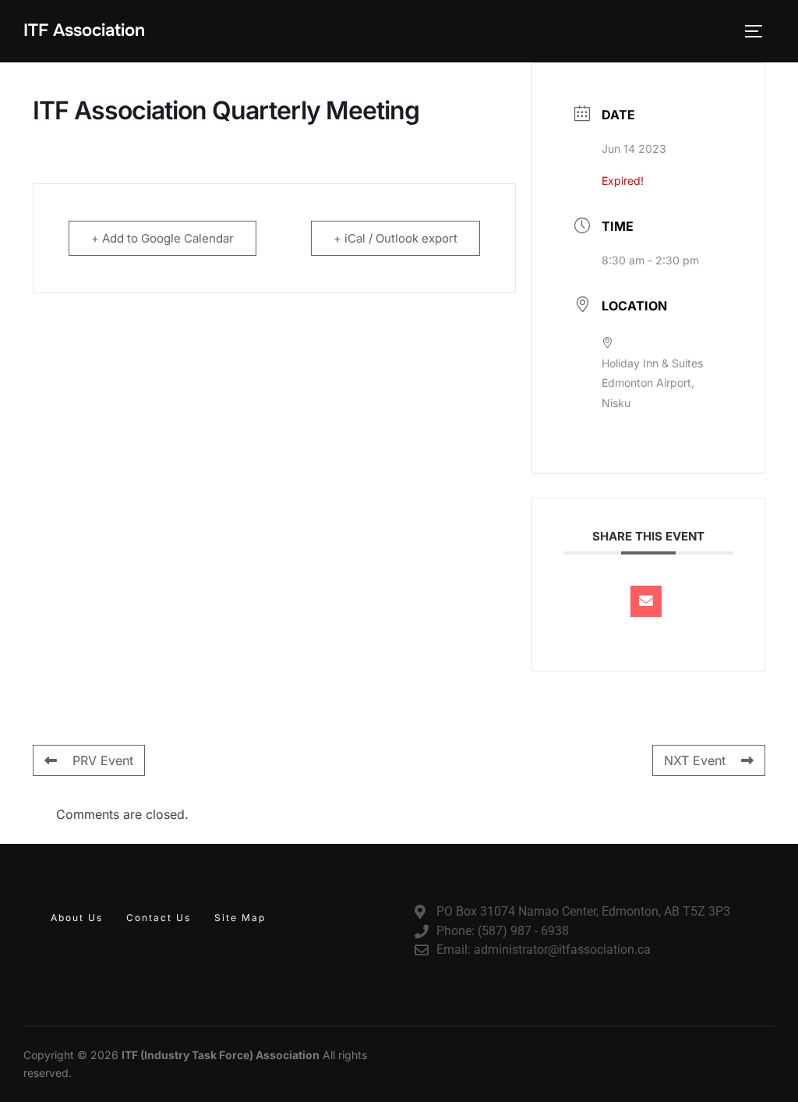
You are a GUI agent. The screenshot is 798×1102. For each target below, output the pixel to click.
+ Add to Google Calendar (162, 238)
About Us (77, 917)
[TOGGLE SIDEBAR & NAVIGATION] (759, 31)
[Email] (646, 601)
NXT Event (695, 760)
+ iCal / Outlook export (395, 238)
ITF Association (84, 30)
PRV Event (102, 760)
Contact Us (158, 917)
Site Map (240, 917)
